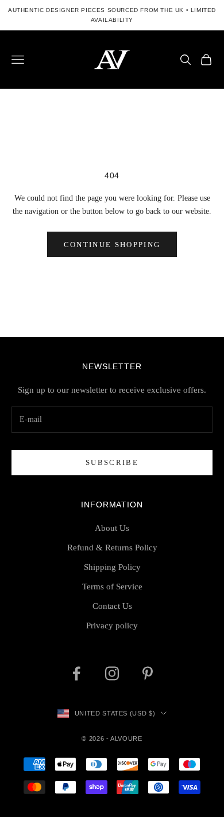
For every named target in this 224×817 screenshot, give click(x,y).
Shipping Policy (112, 567)
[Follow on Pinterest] (147, 673)
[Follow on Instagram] (112, 673)
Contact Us (112, 606)
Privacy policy (112, 625)
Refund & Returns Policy (112, 547)
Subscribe (112, 462)
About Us (112, 528)
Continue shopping (112, 244)
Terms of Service (112, 586)
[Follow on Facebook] (76, 673)
